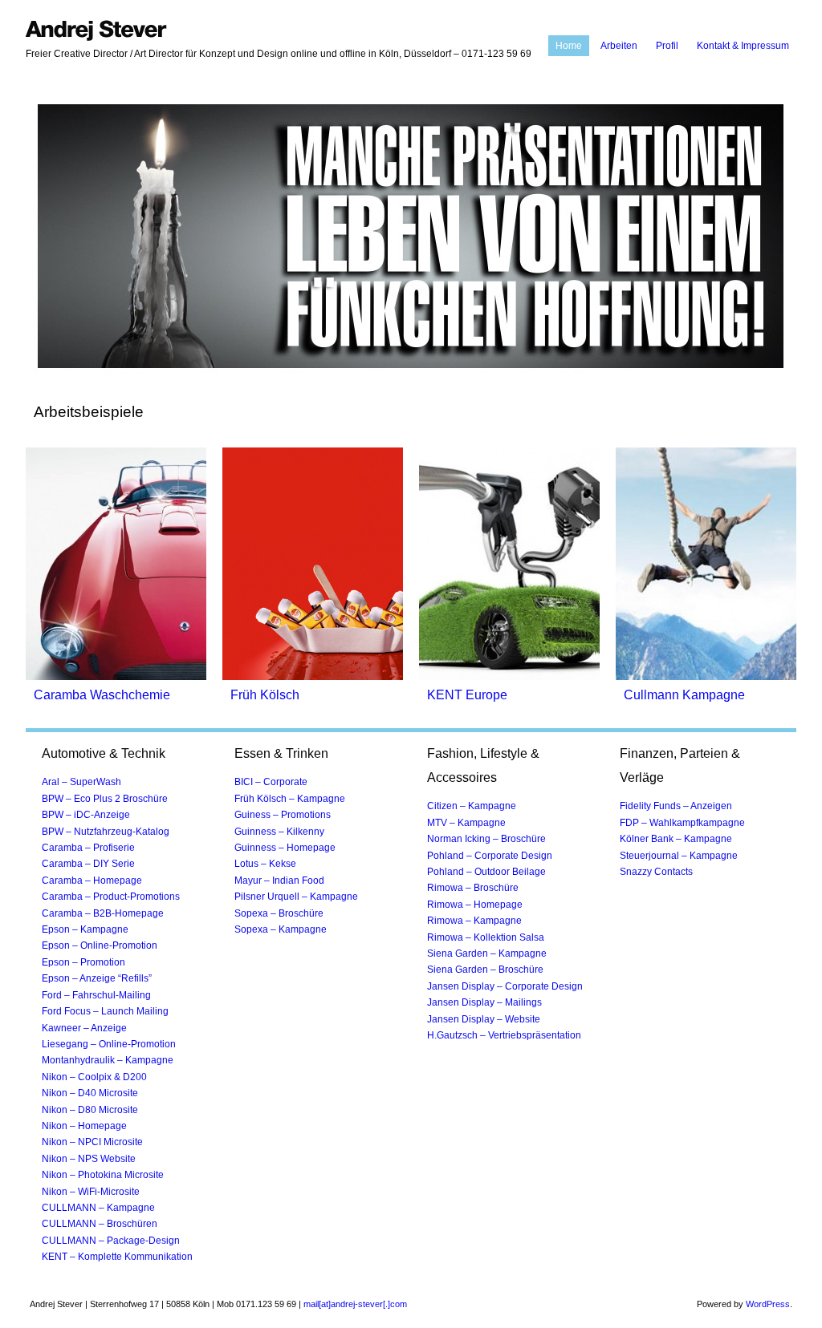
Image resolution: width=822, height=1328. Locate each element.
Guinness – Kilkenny (279, 831)
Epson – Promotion (83, 962)
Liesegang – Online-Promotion (109, 1044)
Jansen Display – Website (483, 1019)
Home (568, 45)
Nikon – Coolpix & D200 (94, 1077)
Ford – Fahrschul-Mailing (96, 995)
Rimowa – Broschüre (473, 887)
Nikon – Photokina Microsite (103, 1174)
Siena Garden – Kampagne (487, 953)
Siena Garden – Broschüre (485, 969)
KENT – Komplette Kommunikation (117, 1256)
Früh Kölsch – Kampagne (289, 798)
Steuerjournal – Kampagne (679, 855)
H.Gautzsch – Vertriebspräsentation (504, 1035)
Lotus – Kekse (265, 863)
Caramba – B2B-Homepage (103, 913)
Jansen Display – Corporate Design (505, 986)
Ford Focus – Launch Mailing (105, 1011)
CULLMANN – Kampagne (98, 1207)
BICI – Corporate (270, 781)
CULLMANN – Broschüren (99, 1223)
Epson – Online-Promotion (99, 945)
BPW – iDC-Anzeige (86, 814)
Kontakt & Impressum (743, 45)
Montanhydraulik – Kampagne (107, 1060)
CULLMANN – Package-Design (111, 1240)
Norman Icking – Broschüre (486, 838)
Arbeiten (618, 45)
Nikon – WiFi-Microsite (91, 1191)
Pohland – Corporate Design (489, 855)
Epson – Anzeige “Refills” (97, 978)
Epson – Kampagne (85, 929)
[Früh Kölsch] (312, 676)
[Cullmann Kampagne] (706, 676)
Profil (667, 45)
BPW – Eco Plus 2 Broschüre (105, 798)
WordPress (768, 1304)
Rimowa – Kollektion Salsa (485, 937)
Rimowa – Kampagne (474, 920)
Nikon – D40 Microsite (90, 1093)
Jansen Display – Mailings (484, 1002)
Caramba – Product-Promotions (111, 896)
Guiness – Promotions (282, 814)
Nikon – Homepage (84, 1126)
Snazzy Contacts (656, 871)
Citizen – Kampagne (471, 806)
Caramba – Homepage (92, 880)
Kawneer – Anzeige (84, 1028)
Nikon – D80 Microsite (90, 1109)
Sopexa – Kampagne (280, 929)
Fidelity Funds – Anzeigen (676, 806)
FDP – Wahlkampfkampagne (682, 822)
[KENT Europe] (509, 676)
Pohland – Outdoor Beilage (486, 871)
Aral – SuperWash (81, 781)
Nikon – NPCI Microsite (92, 1142)
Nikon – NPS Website (89, 1158)
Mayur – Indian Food (279, 880)
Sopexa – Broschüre (279, 913)
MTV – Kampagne (466, 822)
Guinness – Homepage (285, 847)
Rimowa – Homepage (475, 904)
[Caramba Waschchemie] (116, 676)
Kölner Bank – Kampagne (676, 838)
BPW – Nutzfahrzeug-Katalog (105, 831)
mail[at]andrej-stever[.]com (355, 1304)
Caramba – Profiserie (88, 847)
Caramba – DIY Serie (88, 863)
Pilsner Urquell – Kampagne (296, 896)
